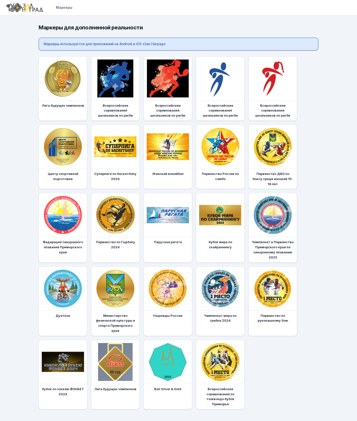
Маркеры (64, 7)
